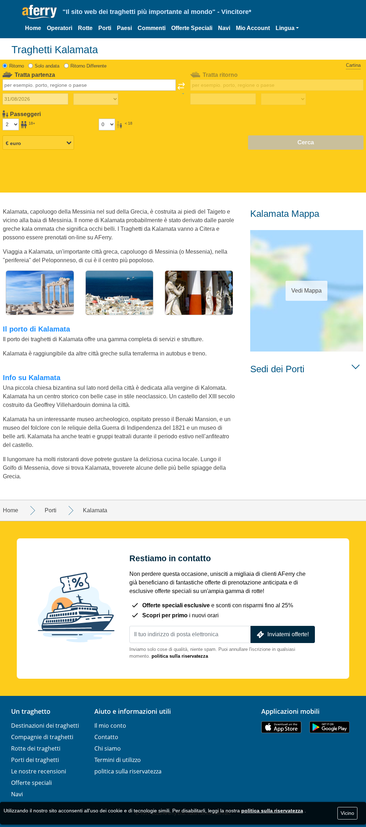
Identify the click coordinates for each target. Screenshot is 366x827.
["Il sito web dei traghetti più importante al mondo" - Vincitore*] (39, 12)
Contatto (106, 737)
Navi (224, 28)
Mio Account (253, 28)
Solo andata (47, 66)
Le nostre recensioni (38, 771)
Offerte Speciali (191, 28)
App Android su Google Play (330, 727)
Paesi (124, 28)
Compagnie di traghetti (42, 737)
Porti (104, 28)
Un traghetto (30, 711)
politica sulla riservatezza (180, 656)
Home (33, 28)
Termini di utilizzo (117, 760)
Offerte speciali (31, 783)
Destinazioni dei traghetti (45, 725)
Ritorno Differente (88, 66)
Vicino (347, 813)
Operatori (59, 28)
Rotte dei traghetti (35, 748)
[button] (287, 28)
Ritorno (16, 66)
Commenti (151, 28)
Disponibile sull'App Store (281, 727)
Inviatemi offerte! (288, 634)
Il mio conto (110, 725)
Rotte (85, 28)
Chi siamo (107, 748)
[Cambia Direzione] (181, 88)
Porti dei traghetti (35, 760)
